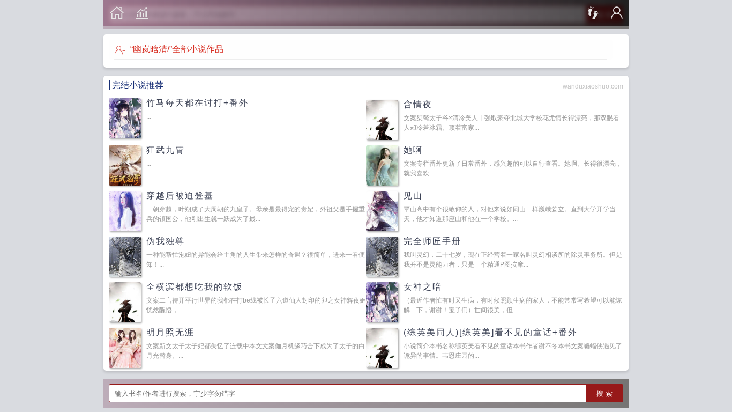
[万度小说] (116, 13)
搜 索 (604, 393)
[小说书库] (142, 13)
